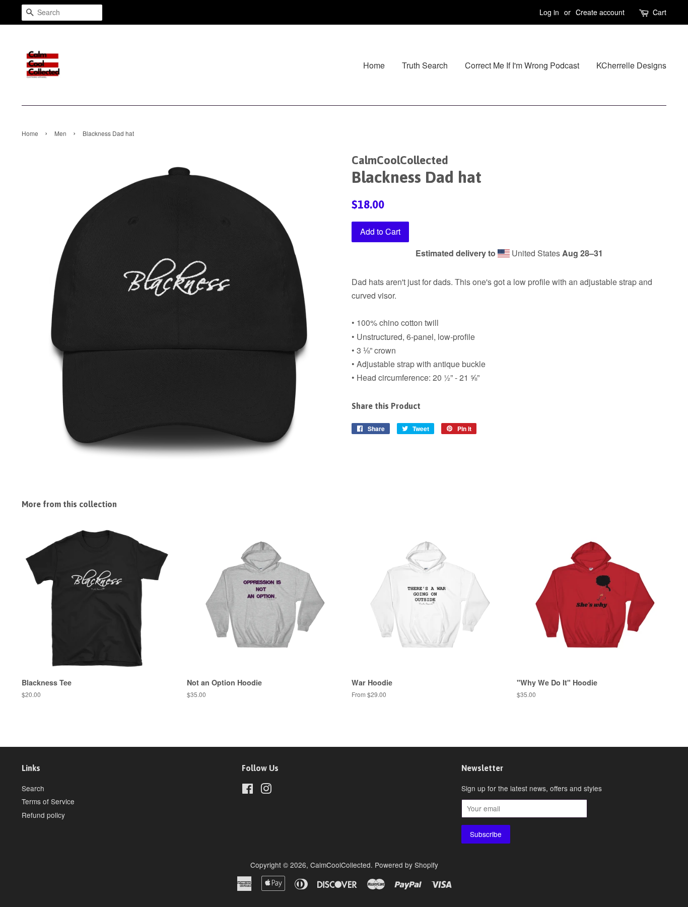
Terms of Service (48, 801)
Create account (600, 12)
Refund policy (43, 815)
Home (374, 65)
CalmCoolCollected (340, 865)
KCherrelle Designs (631, 65)
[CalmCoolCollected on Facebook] (247, 790)
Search (33, 788)
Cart (659, 12)
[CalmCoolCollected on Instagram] (265, 790)
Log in (549, 12)
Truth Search (425, 65)
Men (60, 133)
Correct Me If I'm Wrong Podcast (522, 65)
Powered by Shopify (406, 865)
